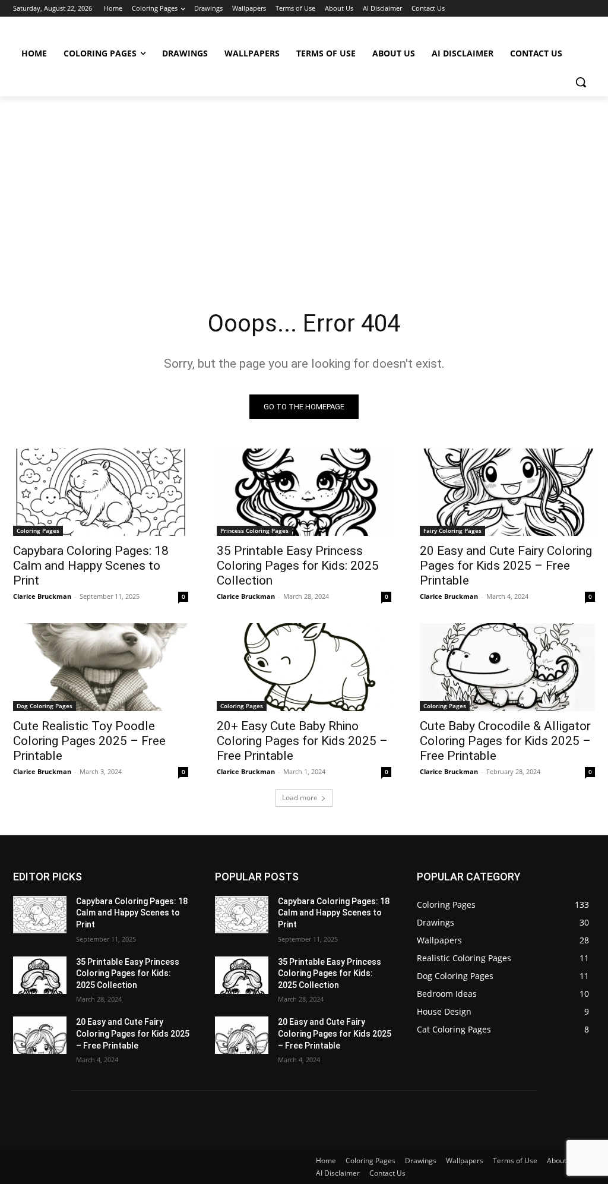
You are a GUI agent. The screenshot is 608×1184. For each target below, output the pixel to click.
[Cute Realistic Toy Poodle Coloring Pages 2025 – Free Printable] (100, 667)
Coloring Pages (38, 530)
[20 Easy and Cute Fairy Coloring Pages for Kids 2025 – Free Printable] (507, 492)
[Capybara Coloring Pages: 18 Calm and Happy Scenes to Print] (100, 492)
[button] (580, 82)
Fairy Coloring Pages (452, 530)
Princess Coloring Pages (254, 530)
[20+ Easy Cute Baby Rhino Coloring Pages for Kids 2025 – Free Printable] (304, 667)
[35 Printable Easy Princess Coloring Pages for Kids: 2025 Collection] (304, 492)
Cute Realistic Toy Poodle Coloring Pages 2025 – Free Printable (89, 741)
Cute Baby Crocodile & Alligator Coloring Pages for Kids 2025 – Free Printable (505, 741)
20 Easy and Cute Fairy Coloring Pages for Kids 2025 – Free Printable (506, 566)
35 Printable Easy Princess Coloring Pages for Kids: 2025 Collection (298, 566)
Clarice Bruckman (42, 596)
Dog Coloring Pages (44, 706)
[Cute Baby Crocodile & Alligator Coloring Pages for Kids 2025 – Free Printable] (507, 667)
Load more (300, 798)
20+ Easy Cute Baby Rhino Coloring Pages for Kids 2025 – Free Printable (302, 741)
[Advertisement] (304, 185)
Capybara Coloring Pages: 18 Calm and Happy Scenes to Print (91, 566)
